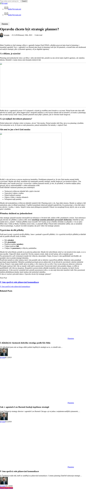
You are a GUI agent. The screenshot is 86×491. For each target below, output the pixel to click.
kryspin (6, 35)
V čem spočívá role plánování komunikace (15, 286)
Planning (5, 24)
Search (24, 1)
